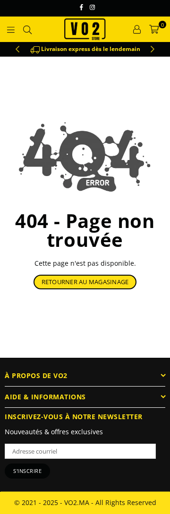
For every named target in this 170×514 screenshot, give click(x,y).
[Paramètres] (137, 29)
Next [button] (152, 49)
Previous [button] (17, 49)
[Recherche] (27, 29)
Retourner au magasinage (85, 282)
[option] (85, 49)
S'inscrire (27, 470)
